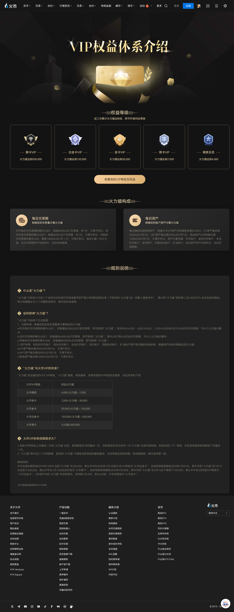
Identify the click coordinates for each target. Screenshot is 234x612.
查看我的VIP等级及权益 (119, 179)
